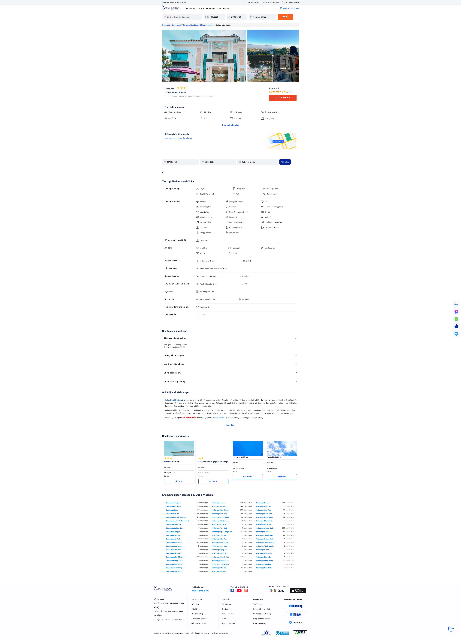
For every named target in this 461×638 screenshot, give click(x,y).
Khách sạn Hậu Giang (220, 560)
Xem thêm (230, 425)
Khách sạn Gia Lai (263, 550)
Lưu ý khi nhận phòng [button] (174, 364)
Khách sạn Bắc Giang (174, 553)
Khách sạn (210, 8)
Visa (219, 8)
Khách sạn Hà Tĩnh (173, 539)
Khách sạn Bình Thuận (220, 517)
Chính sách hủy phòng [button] (174, 381)
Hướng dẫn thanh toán (262, 609)
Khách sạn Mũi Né (219, 568)
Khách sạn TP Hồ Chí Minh (176, 517)
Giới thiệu (195, 604)
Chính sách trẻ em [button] (172, 373)
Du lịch (201, 8)
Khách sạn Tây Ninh (219, 528)
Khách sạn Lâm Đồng (174, 557)
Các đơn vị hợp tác (198, 614)
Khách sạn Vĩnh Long (174, 568)
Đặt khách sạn (228, 614)
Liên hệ (194, 609)
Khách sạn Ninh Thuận (264, 517)
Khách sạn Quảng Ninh (264, 528)
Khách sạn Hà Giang (219, 521)
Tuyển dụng (258, 604)
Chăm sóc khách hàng (262, 614)
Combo (226, 8)
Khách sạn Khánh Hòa (220, 557)
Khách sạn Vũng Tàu (173, 503)
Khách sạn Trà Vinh (263, 564)
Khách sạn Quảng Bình (264, 539)
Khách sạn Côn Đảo (263, 506)
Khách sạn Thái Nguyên (265, 546)
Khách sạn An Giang (263, 524)
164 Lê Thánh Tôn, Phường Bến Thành (169, 603)
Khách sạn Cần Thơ (263, 510)
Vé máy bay (191, 8)
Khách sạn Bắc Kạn (219, 546)
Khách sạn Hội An (262, 532)
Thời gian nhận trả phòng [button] (175, 338)
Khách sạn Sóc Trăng (174, 564)
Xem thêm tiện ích (230, 125)
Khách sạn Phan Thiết (264, 521)
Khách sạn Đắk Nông (264, 553)
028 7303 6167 (291, 8)
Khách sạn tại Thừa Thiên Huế (177, 521)
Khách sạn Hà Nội (172, 514)
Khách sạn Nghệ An (173, 524)
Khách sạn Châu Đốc (264, 514)
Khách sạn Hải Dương (174, 571)
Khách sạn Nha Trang (220, 510)
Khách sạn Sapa (172, 510)
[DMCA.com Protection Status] (300, 633)
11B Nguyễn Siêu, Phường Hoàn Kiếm (168, 611)
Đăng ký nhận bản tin (261, 619)
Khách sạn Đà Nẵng (219, 506)
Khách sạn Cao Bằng (174, 546)
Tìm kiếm (285, 17)
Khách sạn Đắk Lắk (219, 553)
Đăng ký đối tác (259, 623)
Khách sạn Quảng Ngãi (174, 528)
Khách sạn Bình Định (174, 542)
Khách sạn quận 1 (218, 503)
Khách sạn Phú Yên (219, 514)
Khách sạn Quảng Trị (220, 542)
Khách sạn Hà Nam (219, 571)
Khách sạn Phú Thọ (219, 539)
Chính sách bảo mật (199, 619)
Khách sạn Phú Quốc (173, 506)
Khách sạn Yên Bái (219, 535)
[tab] (230, 338)
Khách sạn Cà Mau (219, 524)
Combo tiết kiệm (228, 623)
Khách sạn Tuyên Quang (265, 542)
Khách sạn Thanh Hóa (264, 535)
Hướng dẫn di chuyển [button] (174, 355)
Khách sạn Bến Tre (173, 535)
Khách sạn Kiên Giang (264, 560)
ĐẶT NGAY (179, 481)
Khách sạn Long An (173, 532)
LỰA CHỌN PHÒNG (282, 98)
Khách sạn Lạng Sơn (219, 550)
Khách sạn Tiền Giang (220, 564)
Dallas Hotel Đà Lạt (172, 400)
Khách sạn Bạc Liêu (263, 557)
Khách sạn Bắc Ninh (263, 568)
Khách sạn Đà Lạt (262, 503)
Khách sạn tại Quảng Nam (222, 532)
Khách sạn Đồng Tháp (174, 560)
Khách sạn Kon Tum (173, 550)
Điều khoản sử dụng (199, 623)
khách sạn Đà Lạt (220, 417)
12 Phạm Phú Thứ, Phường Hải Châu (168, 620)
